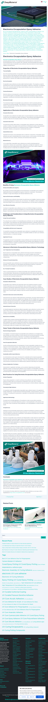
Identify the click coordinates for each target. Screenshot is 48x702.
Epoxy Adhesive (16, 649)
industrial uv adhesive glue (8, 39)
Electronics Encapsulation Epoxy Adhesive (27, 185)
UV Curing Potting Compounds (13, 630)
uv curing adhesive (40, 43)
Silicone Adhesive (16, 646)
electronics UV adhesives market (38, 570)
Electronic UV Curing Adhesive (13, 577)
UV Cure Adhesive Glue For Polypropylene (27, 609)
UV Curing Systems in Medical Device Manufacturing (33, 525)
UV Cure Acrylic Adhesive (13, 599)
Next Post (39, 496)
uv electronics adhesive (30, 50)
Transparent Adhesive (30, 641)
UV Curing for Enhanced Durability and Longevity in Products (12, 525)
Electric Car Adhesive (42, 670)
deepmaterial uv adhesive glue (34, 32)
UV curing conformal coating (20, 624)
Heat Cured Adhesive (30, 649)
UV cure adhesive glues (31, 43)
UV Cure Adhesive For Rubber (35, 607)
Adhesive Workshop (4, 670)
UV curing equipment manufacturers (28, 47)
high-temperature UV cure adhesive (16, 38)
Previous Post (9, 496)
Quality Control (3, 675)
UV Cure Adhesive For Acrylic (11, 602)
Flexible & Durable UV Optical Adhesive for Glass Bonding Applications (17, 543)
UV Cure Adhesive (6, 527)
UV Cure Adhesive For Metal (9, 604)
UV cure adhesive (28, 599)
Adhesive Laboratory (4, 668)
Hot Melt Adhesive (17, 654)
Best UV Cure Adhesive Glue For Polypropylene (16, 558)
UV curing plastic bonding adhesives (26, 48)
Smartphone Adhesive (43, 641)
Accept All (40, 696)
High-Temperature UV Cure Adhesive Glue (33, 38)
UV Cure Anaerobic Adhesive (12, 612)
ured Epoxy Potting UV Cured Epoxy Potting (28, 589)
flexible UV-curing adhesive (23, 36)
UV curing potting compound (31, 627)
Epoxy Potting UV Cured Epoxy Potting (17, 580)
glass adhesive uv (17, 582)
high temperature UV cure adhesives (8, 587)
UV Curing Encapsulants (19, 46)
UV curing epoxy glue (15, 47)
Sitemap (7, 696)
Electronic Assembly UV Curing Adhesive (12, 34)
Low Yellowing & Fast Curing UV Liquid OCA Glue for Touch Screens (16, 545)
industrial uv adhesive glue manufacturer (23, 39)
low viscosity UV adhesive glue (14, 40)
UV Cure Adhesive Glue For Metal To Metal (19, 42)
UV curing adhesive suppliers (34, 44)
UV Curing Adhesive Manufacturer (21, 44)
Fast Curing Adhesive (30, 648)
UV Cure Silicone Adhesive (12, 622)
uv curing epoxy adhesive (30, 46)
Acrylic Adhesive (16, 648)
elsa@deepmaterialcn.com (4, 681)
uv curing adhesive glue (8, 44)
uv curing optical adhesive (11, 48)
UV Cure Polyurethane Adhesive (32, 618)
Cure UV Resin (41, 564)
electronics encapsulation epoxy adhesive (32, 35)
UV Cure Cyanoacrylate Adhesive (14, 615)
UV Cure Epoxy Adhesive (11, 618)
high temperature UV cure (32, 585)
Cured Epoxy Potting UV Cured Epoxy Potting (17, 32)
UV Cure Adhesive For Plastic (25, 604)
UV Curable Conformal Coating (14, 592)
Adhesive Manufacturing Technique (3, 673)
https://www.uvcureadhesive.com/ (17, 492)
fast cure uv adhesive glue (38, 580)
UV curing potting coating (19, 50)
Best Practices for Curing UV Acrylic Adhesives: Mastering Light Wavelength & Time (20, 549)
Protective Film (16, 664)
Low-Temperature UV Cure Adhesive (9, 589)
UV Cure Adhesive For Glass (30, 602)
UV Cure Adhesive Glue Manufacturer (17, 43)
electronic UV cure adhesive (27, 34)
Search (3, 535)
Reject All (32, 696)
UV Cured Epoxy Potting (35, 615)
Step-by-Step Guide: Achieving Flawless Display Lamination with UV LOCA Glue (19, 547)
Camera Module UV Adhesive (35, 31)
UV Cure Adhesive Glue (26, 40)
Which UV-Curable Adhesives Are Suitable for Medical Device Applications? (18, 551)
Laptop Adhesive (42, 642)
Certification (2, 677)
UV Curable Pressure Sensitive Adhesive (17, 595)
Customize (24, 696)
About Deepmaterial (4, 639)
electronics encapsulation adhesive (15, 35)
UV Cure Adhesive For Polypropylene (15, 607)
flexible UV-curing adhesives (35, 36)
